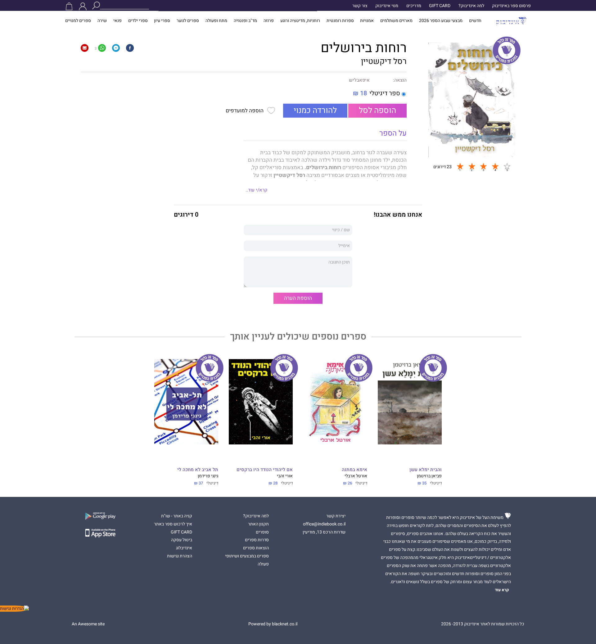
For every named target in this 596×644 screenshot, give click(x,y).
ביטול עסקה (181, 540)
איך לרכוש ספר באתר (173, 524)
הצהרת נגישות (179, 556)
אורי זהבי (285, 476)
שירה (102, 21)
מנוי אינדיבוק (386, 6)
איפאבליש (359, 80)
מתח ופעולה (216, 21)
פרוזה (269, 21)
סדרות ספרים (257, 540)
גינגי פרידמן (208, 476)
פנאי (117, 21)
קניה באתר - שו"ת (176, 516)
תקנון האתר (258, 524)
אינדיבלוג (184, 548)
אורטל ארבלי (356, 476)
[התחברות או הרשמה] (83, 6)
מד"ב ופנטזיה (245, 21)
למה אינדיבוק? (471, 6)
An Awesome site (88, 624)
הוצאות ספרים (256, 548)
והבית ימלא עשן (425, 469)
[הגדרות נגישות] (14, 609)
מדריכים (413, 6)
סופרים (262, 532)
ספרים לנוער (188, 21)
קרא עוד (502, 590)
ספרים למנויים (78, 21)
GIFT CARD (439, 6)
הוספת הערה (298, 298)
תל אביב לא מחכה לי (197, 469)
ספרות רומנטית (340, 21)
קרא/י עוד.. (256, 190)
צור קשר (360, 6)
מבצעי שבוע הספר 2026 (441, 21)
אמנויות (367, 21)
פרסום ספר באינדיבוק (511, 6)
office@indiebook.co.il (324, 524)
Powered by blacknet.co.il (272, 624)
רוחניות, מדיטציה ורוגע (300, 21)
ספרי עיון (162, 21)
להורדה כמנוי (315, 110)
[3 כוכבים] (483, 166)
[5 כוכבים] (506, 166)
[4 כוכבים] (495, 166)
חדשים (475, 21)
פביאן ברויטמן (429, 476)
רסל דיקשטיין (384, 61)
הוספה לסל (377, 110)
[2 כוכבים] (471, 166)
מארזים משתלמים (396, 21)
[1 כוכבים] (460, 166)
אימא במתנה (354, 469)
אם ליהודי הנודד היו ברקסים (265, 469)
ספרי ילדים (138, 21)
